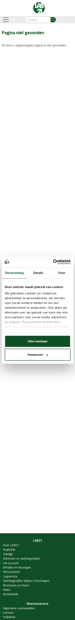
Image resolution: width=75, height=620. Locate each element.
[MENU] (6, 20)
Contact (8, 612)
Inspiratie (9, 549)
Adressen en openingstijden (21, 558)
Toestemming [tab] (14, 272)
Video (6, 589)
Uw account (11, 563)
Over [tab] (61, 272)
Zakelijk (8, 554)
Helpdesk (9, 616)
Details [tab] (38, 272)
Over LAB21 (11, 545)
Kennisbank (10, 594)
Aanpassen (35, 354)
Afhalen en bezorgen (17, 567)
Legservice (10, 576)
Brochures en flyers (16, 585)
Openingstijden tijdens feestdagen (26, 580)
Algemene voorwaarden (19, 608)
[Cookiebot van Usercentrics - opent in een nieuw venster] (53, 262)
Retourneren (11, 571)
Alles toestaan (37, 341)
